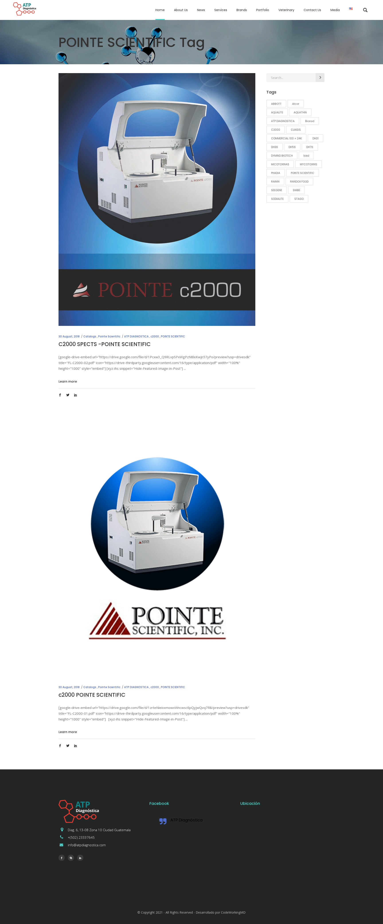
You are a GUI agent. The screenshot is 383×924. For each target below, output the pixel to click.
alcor (295, 104)
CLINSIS (296, 130)
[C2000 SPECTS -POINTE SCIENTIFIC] (157, 199)
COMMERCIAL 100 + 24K (286, 138)
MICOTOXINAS (280, 164)
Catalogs (89, 336)
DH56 (292, 147)
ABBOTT (276, 104)
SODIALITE (277, 199)
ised (306, 156)
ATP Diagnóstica (186, 820)
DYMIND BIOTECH (282, 156)
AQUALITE (277, 112)
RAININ (275, 181)
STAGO (299, 199)
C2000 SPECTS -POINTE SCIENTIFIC (105, 344)
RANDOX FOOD (299, 181)
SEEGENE (276, 190)
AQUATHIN (300, 112)
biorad (309, 121)
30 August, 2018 (69, 336)
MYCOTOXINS (308, 164)
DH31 (316, 138)
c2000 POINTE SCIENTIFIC (92, 694)
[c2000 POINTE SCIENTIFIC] (157, 549)
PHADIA (275, 173)
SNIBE (296, 190)
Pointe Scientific (109, 336)
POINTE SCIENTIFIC (173, 336)
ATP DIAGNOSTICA (136, 336)
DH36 (274, 147)
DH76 (309, 147)
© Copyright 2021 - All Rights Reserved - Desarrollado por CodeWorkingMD (191, 912)
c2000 (154, 336)
